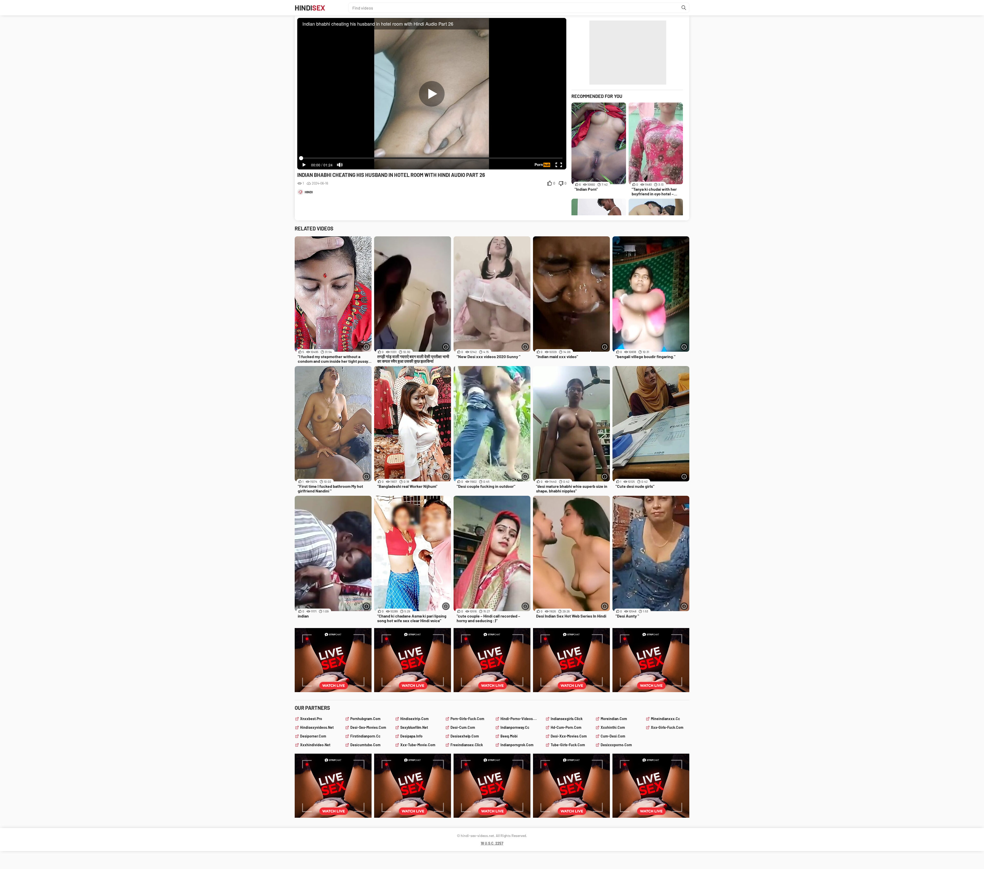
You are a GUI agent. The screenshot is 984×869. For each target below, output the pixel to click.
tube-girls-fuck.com (568, 745)
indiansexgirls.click (566, 718)
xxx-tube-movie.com (417, 745)
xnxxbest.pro (311, 718)
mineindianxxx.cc (665, 718)
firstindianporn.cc (365, 736)
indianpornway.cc (514, 727)
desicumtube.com (365, 745)
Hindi (310, 7)
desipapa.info (411, 736)
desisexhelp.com (464, 736)
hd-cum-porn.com (566, 727)
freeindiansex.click (466, 745)
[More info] (366, 347)
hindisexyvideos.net (317, 727)
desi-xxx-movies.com (569, 736)
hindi (309, 192)
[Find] (684, 7)
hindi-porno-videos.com (519, 718)
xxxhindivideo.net (315, 745)
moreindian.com (614, 718)
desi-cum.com (462, 727)
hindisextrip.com (414, 718)
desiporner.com (313, 736)
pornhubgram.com (365, 718)
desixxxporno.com (616, 745)
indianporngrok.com (517, 745)
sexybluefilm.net (414, 727)
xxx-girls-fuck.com (667, 727)
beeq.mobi (509, 736)
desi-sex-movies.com (368, 727)
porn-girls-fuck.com (467, 718)
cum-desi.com (613, 736)
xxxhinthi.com (613, 727)
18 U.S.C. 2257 (492, 843)
